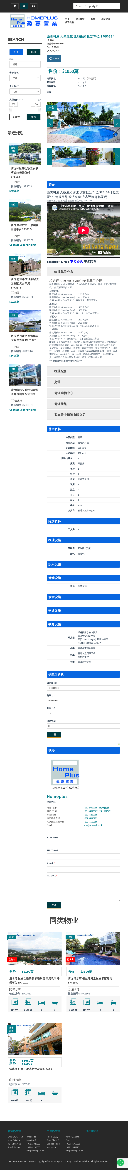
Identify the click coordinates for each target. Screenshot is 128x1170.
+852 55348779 (90, 818)
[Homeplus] (34, 21)
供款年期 (51, 720)
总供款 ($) (52, 682)
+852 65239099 (90, 814)
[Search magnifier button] (117, 6)
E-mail (50, 862)
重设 (17, 116)
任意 (15, 64)
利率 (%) (51, 708)
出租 (33, 51)
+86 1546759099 (73, 1143)
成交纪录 (105, 19)
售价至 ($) (14, 86)
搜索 (33, 116)
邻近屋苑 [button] (60, 404)
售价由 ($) (14, 72)
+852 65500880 (90, 821)
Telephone (52, 850)
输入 (39, 99)
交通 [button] (57, 382)
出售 (16, 51)
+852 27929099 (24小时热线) (97, 807)
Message (51, 875)
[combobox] (25, 78)
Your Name (52, 837)
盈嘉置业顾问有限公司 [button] (70, 415)
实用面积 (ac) (16, 99)
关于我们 (69, 22)
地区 (11, 59)
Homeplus (57, 796)
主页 (67, 19)
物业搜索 (80, 19)
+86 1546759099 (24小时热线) (97, 811)
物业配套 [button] (60, 371)
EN (33, 6)
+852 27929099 (33, 1143)
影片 (93, 19)
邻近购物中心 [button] (63, 393)
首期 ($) (50, 695)
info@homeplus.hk (93, 825)
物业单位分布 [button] (63, 272)
